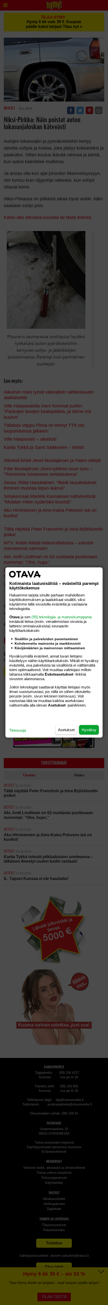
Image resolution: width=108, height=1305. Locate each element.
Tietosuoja (17, 730)
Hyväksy (89, 730)
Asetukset (66, 730)
